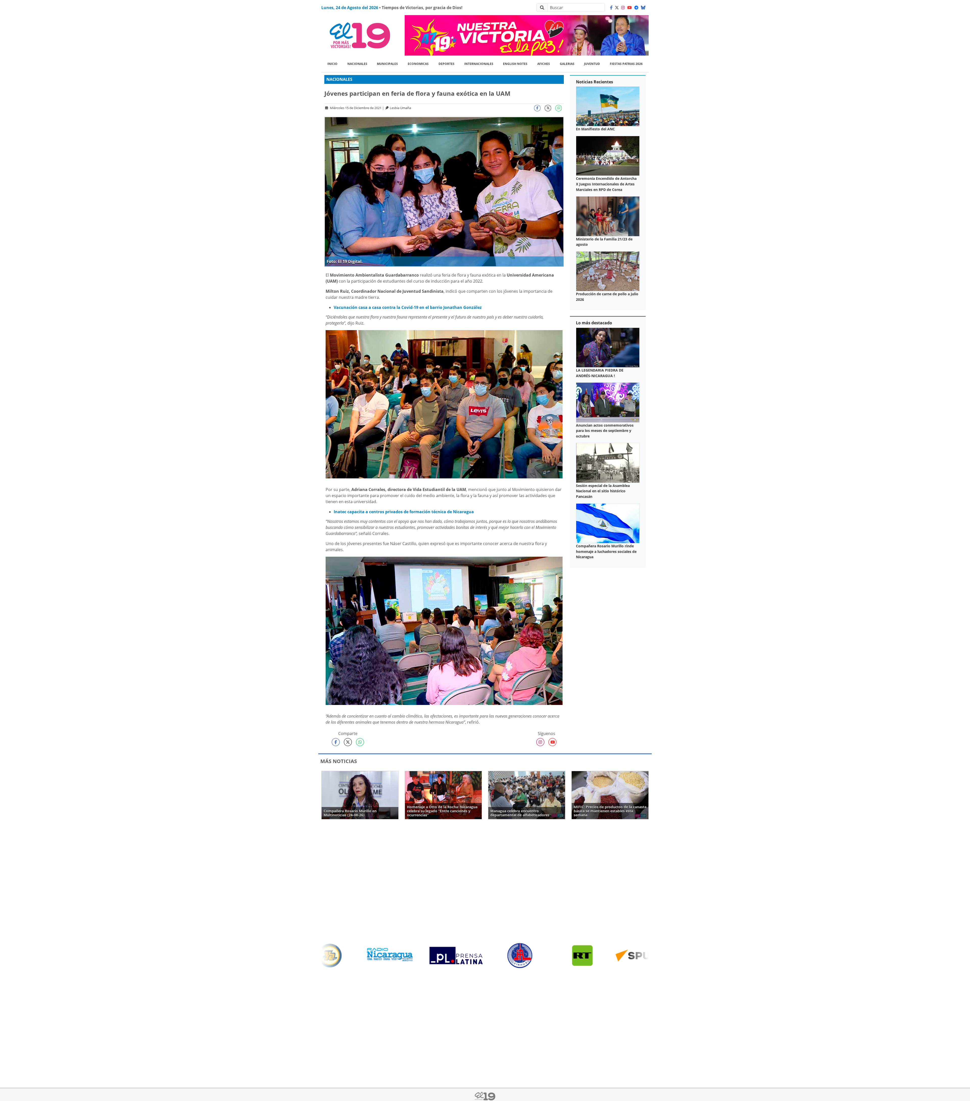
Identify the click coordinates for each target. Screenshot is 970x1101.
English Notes (515, 64)
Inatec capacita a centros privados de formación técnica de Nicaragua (404, 512)
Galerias (567, 64)
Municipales (387, 64)
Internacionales (478, 64)
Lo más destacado (594, 323)
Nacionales (357, 64)
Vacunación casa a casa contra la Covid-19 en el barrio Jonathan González (408, 307)
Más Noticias (338, 761)
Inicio (332, 64)
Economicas (418, 64)
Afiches (543, 64)
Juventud (592, 64)
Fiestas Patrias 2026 (626, 64)
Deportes (446, 64)
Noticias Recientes (594, 82)
